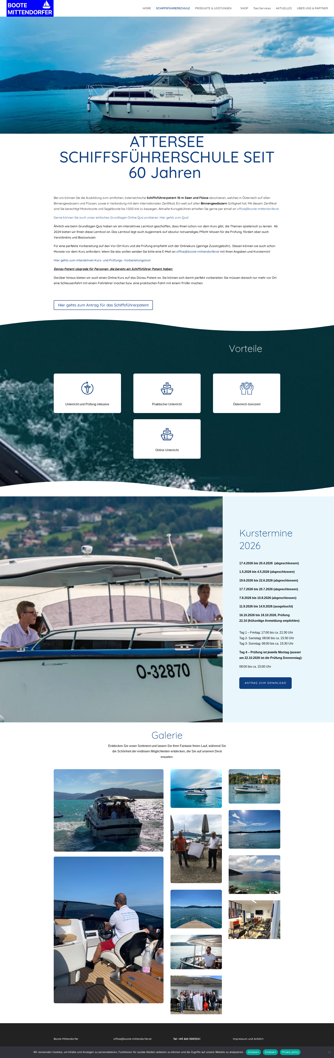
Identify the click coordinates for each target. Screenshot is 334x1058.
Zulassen (253, 1052)
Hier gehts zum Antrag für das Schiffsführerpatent (103, 305)
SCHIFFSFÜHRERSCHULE (173, 8)
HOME (147, 8)
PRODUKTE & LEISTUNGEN (213, 8)
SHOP (244, 8)
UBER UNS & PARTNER (312, 8)
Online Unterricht (167, 450)
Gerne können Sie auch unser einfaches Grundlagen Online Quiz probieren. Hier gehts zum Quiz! (121, 217)
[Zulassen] (329, 1052)
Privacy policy (290, 1052)
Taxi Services (262, 8)
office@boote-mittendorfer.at (258, 209)
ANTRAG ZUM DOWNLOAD (265, 683)
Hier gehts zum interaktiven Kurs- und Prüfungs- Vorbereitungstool (102, 260)
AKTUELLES (284, 8)
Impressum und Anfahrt (248, 1039)
